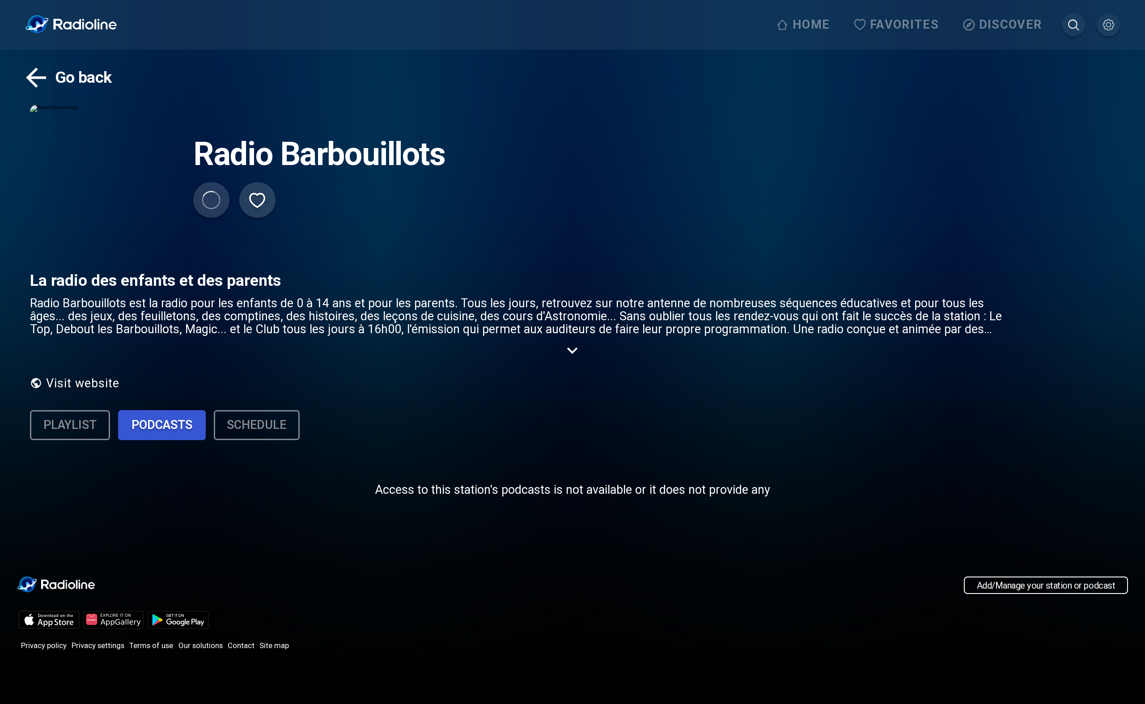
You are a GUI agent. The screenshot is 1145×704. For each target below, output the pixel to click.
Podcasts (161, 425)
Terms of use (151, 645)
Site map (274, 645)
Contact (241, 645)
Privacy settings (98, 645)
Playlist (70, 425)
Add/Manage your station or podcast (1046, 585)
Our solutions (200, 645)
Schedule (256, 425)
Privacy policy (44, 645)
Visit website (82, 383)
